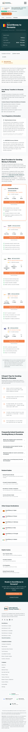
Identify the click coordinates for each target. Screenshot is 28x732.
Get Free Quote (13, 202)
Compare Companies (6, 644)
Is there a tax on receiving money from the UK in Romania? (13, 460)
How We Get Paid (5, 672)
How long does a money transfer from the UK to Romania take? (12, 447)
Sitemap (3, 686)
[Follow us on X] (4, 619)
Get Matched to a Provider (13, 593)
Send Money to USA (6, 628)
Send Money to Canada (7, 633)
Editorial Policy (5, 669)
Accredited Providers (6, 653)
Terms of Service (5, 677)
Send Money (9, 17)
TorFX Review (5, 651)
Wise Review (4, 646)
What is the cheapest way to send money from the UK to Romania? (12, 440)
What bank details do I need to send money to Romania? (13, 453)
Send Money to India (6, 635)
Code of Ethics (5, 682)
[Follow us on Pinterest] (9, 619)
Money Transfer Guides (7, 656)
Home (3, 17)
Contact (3, 667)
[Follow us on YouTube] (12, 619)
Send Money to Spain (6, 625)
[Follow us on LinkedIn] (7, 619)
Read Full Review (14, 204)
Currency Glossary (6, 658)
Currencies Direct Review (7, 649)
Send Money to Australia (7, 630)
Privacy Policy (5, 674)
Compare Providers (14, 597)
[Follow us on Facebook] (2, 619)
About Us (4, 665)
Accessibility (4, 684)
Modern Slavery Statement (7, 679)
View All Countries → (6, 638)
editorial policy (7, 366)
